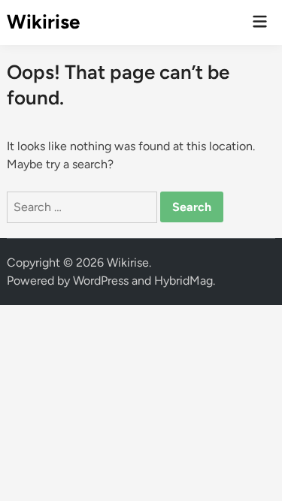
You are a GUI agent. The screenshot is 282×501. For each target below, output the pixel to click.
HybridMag (183, 280)
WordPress (101, 280)
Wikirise (43, 22)
